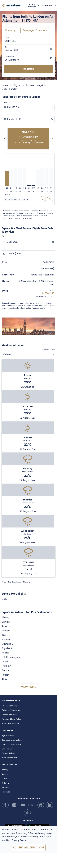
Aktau (5, 679)
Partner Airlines (8, 753)
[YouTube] (23, 805)
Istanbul (5, 787)
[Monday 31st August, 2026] (51, 177)
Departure (9, 56)
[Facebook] (5, 805)
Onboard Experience (11, 710)
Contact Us (7, 749)
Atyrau (5, 652)
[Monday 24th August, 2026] (20, 177)
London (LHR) (12, 50)
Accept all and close (28, 847)
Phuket (5, 674)
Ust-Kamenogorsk (11, 657)
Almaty (5, 617)
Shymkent (7, 648)
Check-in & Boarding (11, 744)
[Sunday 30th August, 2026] (46, 177)
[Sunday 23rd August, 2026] (15, 177)
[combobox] (28, 107)
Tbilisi (4, 635)
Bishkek (6, 621)
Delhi (4, 599)
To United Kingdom (36, 85)
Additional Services (10, 723)
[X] (31, 805)
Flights (16, 85)
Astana (6, 626)
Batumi (5, 670)
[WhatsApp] (40, 805)
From (7, 38)
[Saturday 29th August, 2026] (42, 177)
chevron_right (52, 138)
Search (28, 69)
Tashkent (6, 639)
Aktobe (6, 630)
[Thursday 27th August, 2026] (33, 185)
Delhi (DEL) (10, 41)
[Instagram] (14, 805)
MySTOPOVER (8, 735)
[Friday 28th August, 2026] (38, 177)
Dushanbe (7, 643)
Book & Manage (34, 5)
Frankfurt (6, 666)
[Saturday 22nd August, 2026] (11, 177)
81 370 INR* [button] (29, 20)
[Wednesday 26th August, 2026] (29, 185)
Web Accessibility (10, 757)
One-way (10, 30)
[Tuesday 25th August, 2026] (24, 177)
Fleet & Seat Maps (10, 706)
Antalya (6, 661)
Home (5, 85)
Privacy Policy (18, 840)
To (6, 47)
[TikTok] (27, 812)
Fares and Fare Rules (11, 719)
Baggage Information (12, 740)
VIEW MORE (28, 687)
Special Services (9, 714)
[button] (34, 30)
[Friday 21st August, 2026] (7, 178)
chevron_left (5, 138)
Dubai (4, 778)
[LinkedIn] (49, 805)
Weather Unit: (48, 350)
